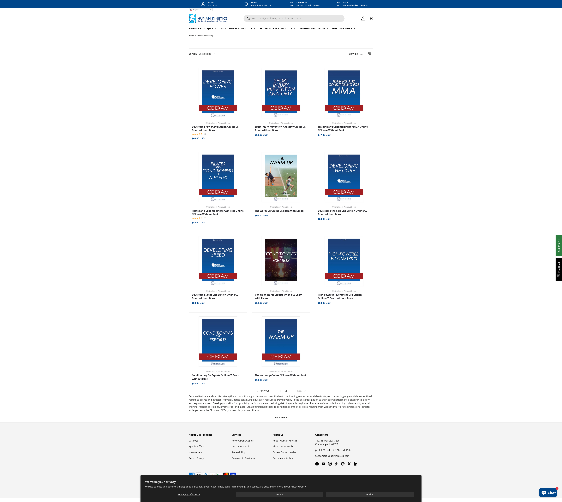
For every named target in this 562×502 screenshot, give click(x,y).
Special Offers (196, 446)
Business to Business (243, 458)
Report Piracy (196, 458)
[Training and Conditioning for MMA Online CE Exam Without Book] (344, 93)
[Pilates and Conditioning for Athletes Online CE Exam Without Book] (218, 177)
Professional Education (276, 28)
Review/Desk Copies (243, 440)
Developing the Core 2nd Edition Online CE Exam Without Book (342, 212)
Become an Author (283, 458)
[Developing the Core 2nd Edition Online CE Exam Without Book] (344, 177)
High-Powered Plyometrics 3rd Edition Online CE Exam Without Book (340, 296)
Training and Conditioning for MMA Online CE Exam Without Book (343, 128)
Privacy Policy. (298, 486)
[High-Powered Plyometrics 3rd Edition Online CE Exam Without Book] (344, 261)
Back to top (281, 417)
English (195, 9)
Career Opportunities (284, 452)
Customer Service (241, 446)
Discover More (342, 28)
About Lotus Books (283, 446)
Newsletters (195, 452)
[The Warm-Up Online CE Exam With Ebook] (281, 177)
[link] (301, 390)
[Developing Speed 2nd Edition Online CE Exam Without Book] (218, 261)
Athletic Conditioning (205, 35)
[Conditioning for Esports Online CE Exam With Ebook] (281, 261)
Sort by (193, 53)
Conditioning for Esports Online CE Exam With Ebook (278, 296)
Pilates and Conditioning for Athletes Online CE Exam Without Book (218, 212)
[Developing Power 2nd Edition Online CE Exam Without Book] (218, 93)
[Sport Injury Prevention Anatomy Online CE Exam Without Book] (281, 93)
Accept (279, 494)
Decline (370, 494)
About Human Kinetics (285, 440)
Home (191, 35)
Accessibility (238, 452)
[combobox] (294, 18)
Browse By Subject (201, 28)
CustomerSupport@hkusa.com (332, 455)
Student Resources (312, 28)
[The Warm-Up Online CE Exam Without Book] (281, 342)
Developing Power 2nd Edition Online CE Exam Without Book (215, 128)
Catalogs (193, 440)
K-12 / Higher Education (236, 28)
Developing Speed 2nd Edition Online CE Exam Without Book (215, 296)
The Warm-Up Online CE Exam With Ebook (279, 210)
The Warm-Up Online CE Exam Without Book (280, 375)
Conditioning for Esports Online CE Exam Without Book (215, 377)
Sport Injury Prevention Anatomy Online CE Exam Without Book (280, 128)
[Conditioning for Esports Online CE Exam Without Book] (218, 342)
